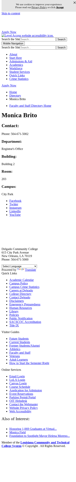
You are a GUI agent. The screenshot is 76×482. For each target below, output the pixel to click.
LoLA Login (17, 379)
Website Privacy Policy (23, 407)
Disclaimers (16, 301)
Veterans (14, 356)
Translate (30, 269)
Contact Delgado (19, 297)
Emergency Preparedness (24, 304)
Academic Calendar (21, 280)
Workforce (15, 68)
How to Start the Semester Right (29, 363)
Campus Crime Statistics (24, 287)
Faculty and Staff (19, 352)
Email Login (17, 376)
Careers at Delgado (21, 290)
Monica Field (17, 432)
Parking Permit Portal (22, 397)
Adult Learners (18, 359)
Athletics (14, 349)
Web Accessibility (20, 411)
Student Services (19, 71)
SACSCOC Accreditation (25, 322)
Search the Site (11, 39)
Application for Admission (25, 390)
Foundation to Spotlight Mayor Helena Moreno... (39, 435)
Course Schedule (19, 386)
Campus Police (18, 283)
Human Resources (20, 308)
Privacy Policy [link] (39, 7)
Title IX (14, 325)
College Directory (20, 294)
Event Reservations (21, 393)
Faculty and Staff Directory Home (30, 105)
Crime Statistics (18, 78)
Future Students (19, 338)
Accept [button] (60, 7)
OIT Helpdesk (18, 400)
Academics (16, 64)
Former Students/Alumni (24, 345)
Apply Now (9, 32)
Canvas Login (18, 383)
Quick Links (17, 75)
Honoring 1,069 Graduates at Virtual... (33, 428)
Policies (14, 315)
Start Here (15, 57)
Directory (15, 95)
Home (13, 92)
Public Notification (21, 318)
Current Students (19, 342)
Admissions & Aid (20, 61)
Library (14, 311)
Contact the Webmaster (23, 404)
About (13, 54)
